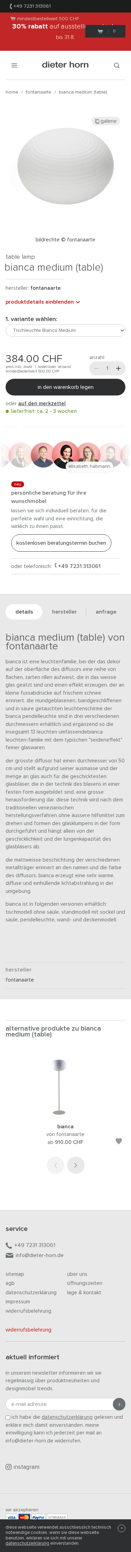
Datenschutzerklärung (31, 1292)
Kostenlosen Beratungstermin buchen (61, 543)
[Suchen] (116, 65)
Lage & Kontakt (84, 1292)
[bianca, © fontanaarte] (66, 1113)
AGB (10, 1283)
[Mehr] (118, 368)
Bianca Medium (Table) (83, 92)
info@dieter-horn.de (40, 1255)
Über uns (77, 1274)
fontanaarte (38, 92)
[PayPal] (38, 1517)
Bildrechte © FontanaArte (65, 239)
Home (12, 92)
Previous (55, 1165)
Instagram (26, 1467)
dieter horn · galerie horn (65, 65)
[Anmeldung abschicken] (119, 1404)
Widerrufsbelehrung (28, 1311)
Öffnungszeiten (84, 1283)
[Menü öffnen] (14, 65)
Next (76, 1165)
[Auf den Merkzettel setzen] (119, 1142)
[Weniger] (96, 368)
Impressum (18, 1301)
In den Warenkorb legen (66, 387)
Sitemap (15, 1274)
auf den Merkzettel (42, 403)
